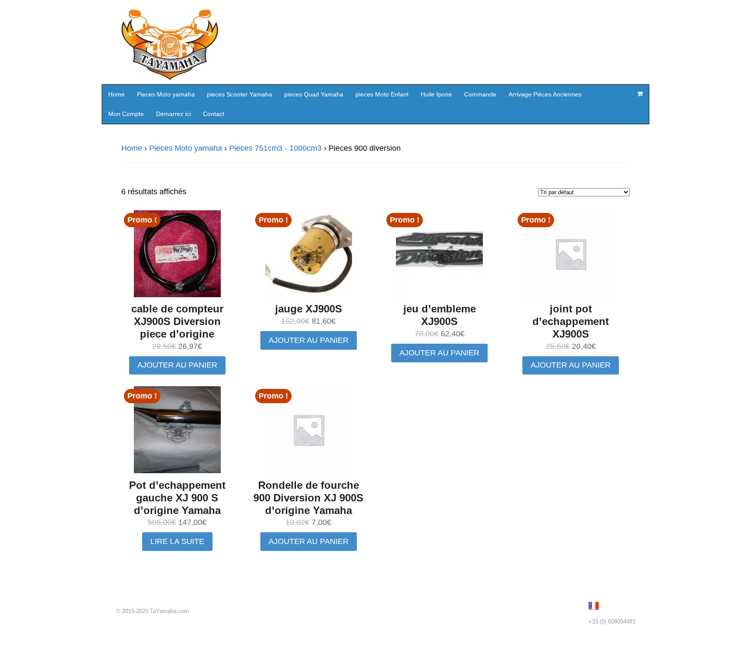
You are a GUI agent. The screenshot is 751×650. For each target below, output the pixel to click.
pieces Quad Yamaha (313, 94)
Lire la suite (177, 541)
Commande (480, 94)
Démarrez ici (173, 113)
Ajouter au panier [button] (177, 365)
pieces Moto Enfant (382, 94)
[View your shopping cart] (640, 94)
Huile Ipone (436, 94)
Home (116, 94)
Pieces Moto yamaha (166, 94)
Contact (213, 113)
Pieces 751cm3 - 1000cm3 (275, 148)
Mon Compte (126, 113)
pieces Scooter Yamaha (239, 94)
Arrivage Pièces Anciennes (545, 94)
